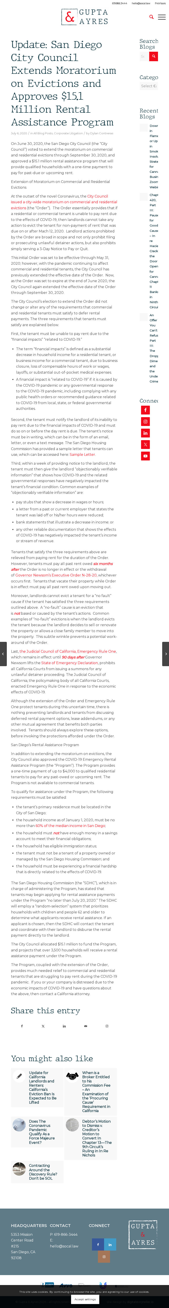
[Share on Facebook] (21, 1026)
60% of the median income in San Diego (70, 826)
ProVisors (160, 3)
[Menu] (160, 17)
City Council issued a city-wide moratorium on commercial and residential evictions (64, 202)
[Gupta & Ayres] (85, 17)
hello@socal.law (141, 3)
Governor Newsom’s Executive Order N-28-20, (56, 575)
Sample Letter (82, 454)
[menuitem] (120, 3)
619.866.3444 (119, 3)
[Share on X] (43, 1026)
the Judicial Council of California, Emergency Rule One (68, 651)
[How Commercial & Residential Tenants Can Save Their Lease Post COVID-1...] (3, 654)
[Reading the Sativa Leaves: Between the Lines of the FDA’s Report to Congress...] (165, 654)
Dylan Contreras (101, 133)
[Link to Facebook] (98, 1244)
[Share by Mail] (85, 1026)
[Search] (149, 17)
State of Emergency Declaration (69, 663)
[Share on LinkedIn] (64, 1026)
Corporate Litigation (68, 133)
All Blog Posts (43, 133)
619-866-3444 (65, 1234)
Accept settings (85, 1299)
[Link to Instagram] (107, 1026)
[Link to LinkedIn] (110, 1244)
